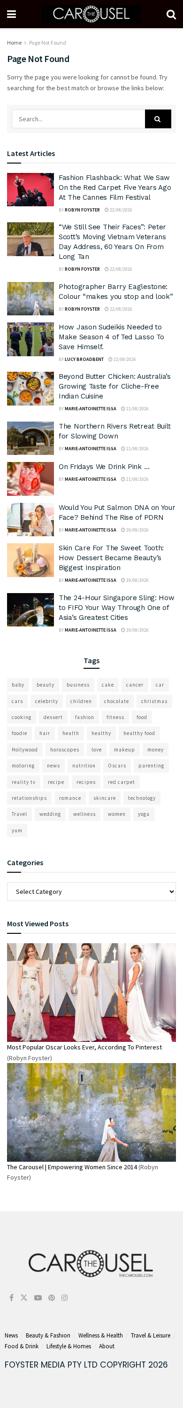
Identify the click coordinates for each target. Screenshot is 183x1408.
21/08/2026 (137, 409)
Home (14, 42)
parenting (151, 765)
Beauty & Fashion (48, 1335)
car (160, 684)
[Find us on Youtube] (38, 1297)
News (11, 1335)
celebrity (46, 701)
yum (17, 830)
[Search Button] (171, 14)
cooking (21, 717)
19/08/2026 (137, 580)
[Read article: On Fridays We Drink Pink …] (30, 479)
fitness (115, 717)
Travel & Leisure (150, 1335)
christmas (154, 701)
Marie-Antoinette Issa (90, 409)
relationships (29, 798)
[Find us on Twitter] (24, 1297)
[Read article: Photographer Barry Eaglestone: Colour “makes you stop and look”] (30, 299)
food (142, 717)
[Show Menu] (11, 14)
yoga (144, 814)
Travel (19, 814)
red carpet (121, 782)
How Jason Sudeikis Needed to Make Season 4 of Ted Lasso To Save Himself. (111, 337)
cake (108, 684)
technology (142, 798)
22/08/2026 (120, 210)
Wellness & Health (100, 1335)
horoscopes (64, 749)
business (78, 684)
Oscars (117, 765)
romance (70, 798)
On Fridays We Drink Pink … (104, 466)
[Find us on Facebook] (11, 1297)
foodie (19, 733)
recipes (86, 782)
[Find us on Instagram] (64, 1297)
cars (17, 701)
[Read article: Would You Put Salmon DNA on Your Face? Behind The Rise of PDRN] (30, 520)
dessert (53, 717)
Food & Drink (21, 1346)
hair (44, 733)
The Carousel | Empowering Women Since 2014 (72, 1167)
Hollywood (25, 749)
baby (18, 684)
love (97, 749)
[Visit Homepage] (91, 14)
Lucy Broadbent (84, 359)
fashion (84, 717)
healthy (101, 733)
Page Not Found (47, 42)
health (70, 733)
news (53, 765)
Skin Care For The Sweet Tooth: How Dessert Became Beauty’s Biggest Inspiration (111, 558)
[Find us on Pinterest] (51, 1297)
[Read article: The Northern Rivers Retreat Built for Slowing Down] (30, 438)
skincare (104, 798)
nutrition (84, 765)
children (81, 701)
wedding (50, 814)
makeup (124, 749)
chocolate (116, 701)
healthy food (139, 733)
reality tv (24, 782)
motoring (23, 765)
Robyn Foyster (82, 210)
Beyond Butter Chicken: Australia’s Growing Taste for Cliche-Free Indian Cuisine (115, 386)
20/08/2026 (137, 530)
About (106, 1346)
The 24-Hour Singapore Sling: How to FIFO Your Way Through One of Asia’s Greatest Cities (116, 608)
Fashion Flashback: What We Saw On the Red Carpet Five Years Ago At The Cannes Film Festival (115, 187)
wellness (84, 814)
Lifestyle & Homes (68, 1346)
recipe (56, 782)
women (117, 814)
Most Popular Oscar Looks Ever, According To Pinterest (84, 1047)
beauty (45, 684)
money (155, 749)
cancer (135, 684)
